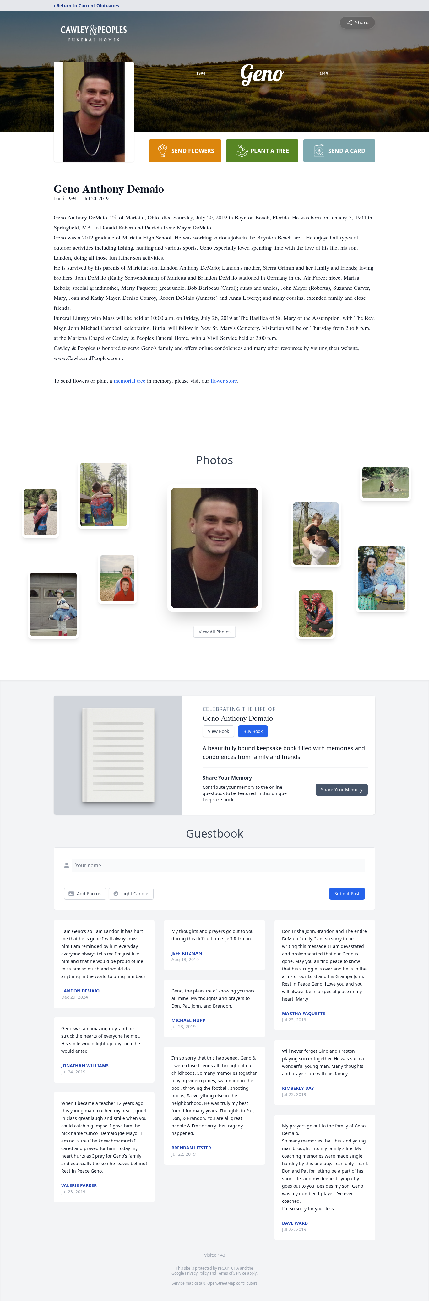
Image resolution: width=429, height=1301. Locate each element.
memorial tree (129, 380)
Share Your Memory (341, 790)
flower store (224, 380)
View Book (218, 731)
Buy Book (253, 731)
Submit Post (347, 893)
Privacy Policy (197, 1273)
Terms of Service (231, 1273)
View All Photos (215, 632)
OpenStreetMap (221, 1283)
